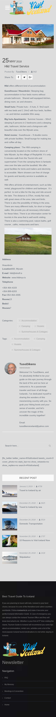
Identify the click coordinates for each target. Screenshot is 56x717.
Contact (7, 698)
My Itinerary (9, 684)
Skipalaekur (24, 557)
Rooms (5, 299)
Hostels (40, 326)
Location (6, 269)
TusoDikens (27, 364)
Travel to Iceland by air (30, 490)
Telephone (7, 282)
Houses (6, 308)
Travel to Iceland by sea (30, 507)
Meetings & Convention (13, 691)
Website (7, 277)
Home (6, 705)
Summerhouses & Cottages (34, 331)
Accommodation (29, 320)
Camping (26, 326)
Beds (4, 303)
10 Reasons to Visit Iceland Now (34, 540)
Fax (4, 295)
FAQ (6, 678)
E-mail (6, 273)
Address (6, 259)
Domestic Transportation (31, 523)
